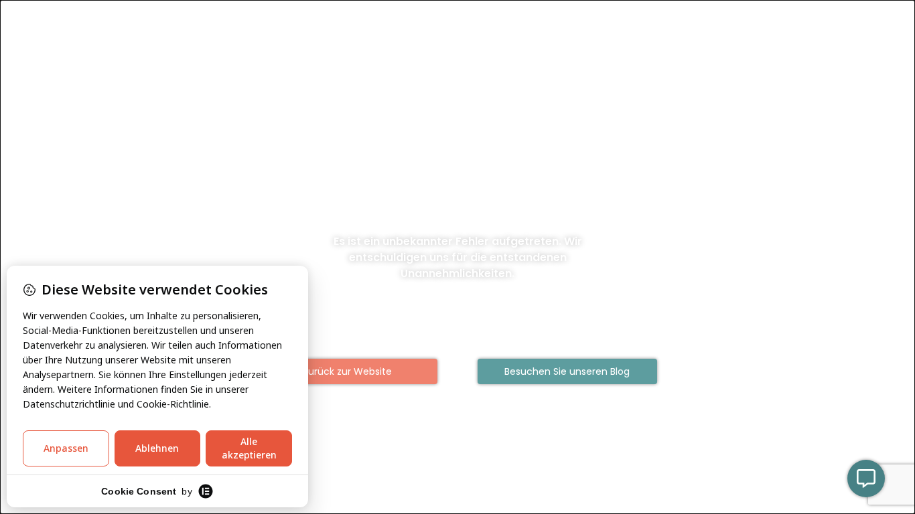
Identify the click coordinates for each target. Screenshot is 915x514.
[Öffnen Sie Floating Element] (866, 478)
